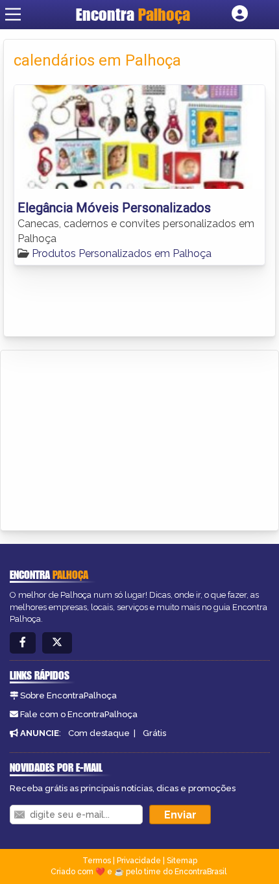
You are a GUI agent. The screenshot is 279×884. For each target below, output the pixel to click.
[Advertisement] (107, 438)
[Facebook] (23, 643)
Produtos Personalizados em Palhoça (122, 253)
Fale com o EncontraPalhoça (79, 714)
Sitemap (182, 860)
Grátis (154, 733)
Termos (96, 860)
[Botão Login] (240, 14)
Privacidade (139, 860)
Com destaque (99, 733)
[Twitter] (57, 643)
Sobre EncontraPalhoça (68, 695)
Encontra (133, 14)
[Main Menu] (13, 14)
